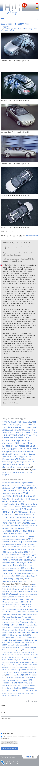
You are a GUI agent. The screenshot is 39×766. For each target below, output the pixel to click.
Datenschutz (12, 757)
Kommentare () (32, 236)
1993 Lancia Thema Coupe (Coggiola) (22, 454)
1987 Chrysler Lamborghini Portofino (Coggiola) (17, 440)
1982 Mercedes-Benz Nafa (11, 520)
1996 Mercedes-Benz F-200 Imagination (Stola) (20, 558)
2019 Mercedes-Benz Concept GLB (21, 667)
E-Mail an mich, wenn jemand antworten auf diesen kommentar (19, 738)
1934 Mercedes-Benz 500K (14, 490)
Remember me (8, 734)
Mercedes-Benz (23, 29)
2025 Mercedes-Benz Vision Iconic (18, 693)
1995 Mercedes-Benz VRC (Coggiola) (23, 554)
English (37, 6)
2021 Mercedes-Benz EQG (15, 675)
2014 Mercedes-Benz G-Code (16, 635)
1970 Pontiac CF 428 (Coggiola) (16, 422)
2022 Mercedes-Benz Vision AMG (17, 681)
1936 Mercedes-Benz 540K (17, 492)
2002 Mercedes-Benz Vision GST (15, 580)
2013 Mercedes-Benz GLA (22, 627)
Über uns (4, 757)
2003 (15, 29)
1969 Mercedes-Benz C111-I (18, 510)
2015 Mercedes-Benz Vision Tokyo (22, 642)
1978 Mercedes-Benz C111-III (19, 516)
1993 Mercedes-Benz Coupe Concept (17, 540)
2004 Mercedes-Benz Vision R (19, 589)
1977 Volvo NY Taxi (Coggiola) (12, 432)
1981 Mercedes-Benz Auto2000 (19, 517)
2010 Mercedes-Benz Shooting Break (19, 614)
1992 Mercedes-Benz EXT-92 (17, 535)
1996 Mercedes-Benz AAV (12, 557)
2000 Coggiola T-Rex (23, 462)
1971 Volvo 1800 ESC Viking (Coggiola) (19, 426)
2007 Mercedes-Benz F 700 (18, 597)
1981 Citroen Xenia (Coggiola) (20, 436)
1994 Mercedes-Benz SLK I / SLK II (18, 549)
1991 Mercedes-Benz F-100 (15, 533)
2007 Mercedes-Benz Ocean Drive (17, 598)
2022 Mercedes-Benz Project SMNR (14, 680)
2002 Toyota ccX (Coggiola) (21, 467)
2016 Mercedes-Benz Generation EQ (14, 645)
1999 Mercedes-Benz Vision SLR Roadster (20, 572)
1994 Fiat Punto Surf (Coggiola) (14, 456)
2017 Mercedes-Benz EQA (14, 657)
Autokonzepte (8, 29)
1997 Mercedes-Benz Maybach (17, 564)
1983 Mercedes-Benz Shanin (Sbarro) (19, 521)
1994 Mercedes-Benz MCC (26, 547)
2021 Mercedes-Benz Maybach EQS (23, 678)
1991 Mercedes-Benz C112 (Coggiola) (18, 447)
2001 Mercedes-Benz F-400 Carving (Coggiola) (19, 464)
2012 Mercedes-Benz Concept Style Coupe (19, 623)
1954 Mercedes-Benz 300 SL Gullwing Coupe (18, 496)
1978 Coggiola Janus (30, 432)
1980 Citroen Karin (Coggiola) (17, 435)
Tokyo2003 (12, 31)
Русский (37, 3)
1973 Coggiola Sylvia (27, 430)
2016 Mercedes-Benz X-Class (20, 652)
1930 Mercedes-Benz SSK (23, 487)
